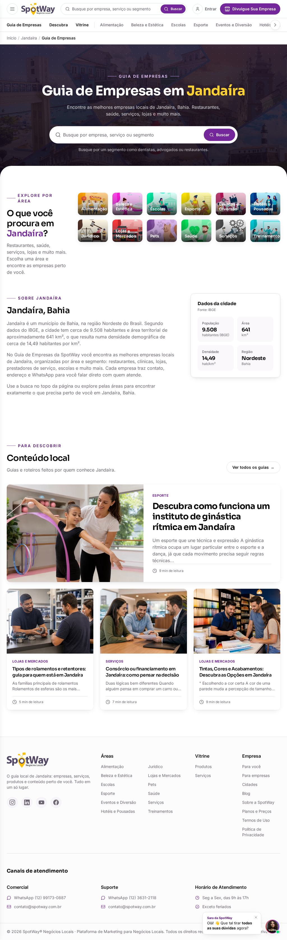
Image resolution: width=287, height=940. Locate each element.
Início (11, 38)
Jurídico (155, 766)
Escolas (178, 24)
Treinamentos (160, 811)
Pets (152, 784)
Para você (251, 766)
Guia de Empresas (24, 24)
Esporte (201, 24)
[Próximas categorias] (275, 25)
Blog (246, 793)
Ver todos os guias (253, 467)
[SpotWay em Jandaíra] (38, 9)
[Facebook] (56, 802)
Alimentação (111, 24)
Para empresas (256, 775)
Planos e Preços (256, 811)
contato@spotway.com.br (37, 906)
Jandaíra (29, 38)
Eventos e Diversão (234, 24)
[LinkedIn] (27, 802)
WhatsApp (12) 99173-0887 (40, 897)
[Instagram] (12, 802)
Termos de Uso (256, 820)
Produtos (203, 766)
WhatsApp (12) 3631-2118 (132, 897)
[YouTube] (41, 802)
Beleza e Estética (147, 24)
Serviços (156, 802)
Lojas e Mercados (164, 775)
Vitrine (82, 24)
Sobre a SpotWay (258, 802)
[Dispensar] (256, 917)
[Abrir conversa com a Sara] (272, 926)
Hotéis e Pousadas (118, 811)
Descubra (58, 24)
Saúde (154, 793)
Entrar (211, 8)
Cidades (249, 784)
